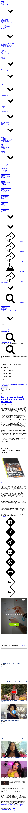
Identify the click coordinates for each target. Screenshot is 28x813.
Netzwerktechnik (4, 202)
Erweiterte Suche (4, 95)
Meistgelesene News (5, 21)
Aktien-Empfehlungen (13, 805)
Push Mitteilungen (4, 386)
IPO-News (3, 28)
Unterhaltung (3, 210)
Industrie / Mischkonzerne (6, 188)
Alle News (3, 5)
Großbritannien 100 (5, 53)
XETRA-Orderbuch (5, 122)
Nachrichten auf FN (5, 4)
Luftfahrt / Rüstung (4, 196)
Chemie (2, 169)
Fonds (21, 241)
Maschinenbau (4, 197)
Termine (2, 29)
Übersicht (2, 123)
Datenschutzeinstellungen (6, 808)
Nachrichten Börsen (5, 805)
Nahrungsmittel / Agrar (5, 200)
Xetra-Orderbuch (10, 804)
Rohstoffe (3, 205)
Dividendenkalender (5, 110)
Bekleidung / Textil (4, 167)
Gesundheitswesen (4, 178)
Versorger (2, 211)
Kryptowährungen (4, 282)
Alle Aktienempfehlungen (6, 26)
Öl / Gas (2, 203)
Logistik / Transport (5, 195)
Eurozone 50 (3, 52)
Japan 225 (3, 57)
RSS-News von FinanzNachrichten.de (8, 811)
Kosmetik (2, 192)
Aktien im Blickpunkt (5, 18)
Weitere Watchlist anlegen (6, 304)
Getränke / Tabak (4, 179)
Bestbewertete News (5, 20)
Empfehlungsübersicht (5, 25)
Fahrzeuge (3, 175)
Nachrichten (3, 2)
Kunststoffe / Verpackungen (6, 193)
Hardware (3, 183)
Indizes (2, 42)
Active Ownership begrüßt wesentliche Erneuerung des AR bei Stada (13, 399)
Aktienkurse (3, 106)
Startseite (2, 1)
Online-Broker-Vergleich (6, 111)
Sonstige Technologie (5, 207)
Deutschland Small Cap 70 (6, 45)
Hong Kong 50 (4, 58)
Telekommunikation (5, 209)
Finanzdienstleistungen (5, 176)
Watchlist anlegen (4, 311)
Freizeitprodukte (4, 177)
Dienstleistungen (4, 170)
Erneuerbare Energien (5, 174)
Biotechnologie (4, 168)
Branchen (2, 69)
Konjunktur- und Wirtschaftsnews (7, 22)
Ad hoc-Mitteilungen (5, 19)
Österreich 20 (3, 56)
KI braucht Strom (4, 482)
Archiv (2, 84)
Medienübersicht (4, 83)
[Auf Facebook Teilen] (10, 526)
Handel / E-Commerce (5, 182)
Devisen (21, 281)
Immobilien (3, 186)
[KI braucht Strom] (13, 481)
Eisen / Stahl (3, 171)
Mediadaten (13, 808)
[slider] (2, 392)
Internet (2, 189)
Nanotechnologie (4, 199)
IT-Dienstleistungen (5, 190)
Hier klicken (3, 516)
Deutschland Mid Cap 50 (6, 46)
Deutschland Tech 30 (5, 47)
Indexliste (2, 137)
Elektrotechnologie (4, 172)
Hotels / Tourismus (4, 185)
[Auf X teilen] (10, 536)
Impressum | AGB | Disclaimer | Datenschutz (10, 810)
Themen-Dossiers (4, 30)
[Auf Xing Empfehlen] (10, 546)
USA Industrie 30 (4, 49)
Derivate (22, 261)
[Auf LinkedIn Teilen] (10, 556)
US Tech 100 (3, 51)
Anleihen (22, 251)
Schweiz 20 (3, 55)
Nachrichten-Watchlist (5, 306)
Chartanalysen (3, 27)
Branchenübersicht (4, 70)
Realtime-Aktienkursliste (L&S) (7, 109)
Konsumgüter (3, 191)
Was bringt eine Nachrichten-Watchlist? (9, 310)
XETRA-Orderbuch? (5, 124)
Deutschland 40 (4, 44)
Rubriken (2, 16)
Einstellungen (3, 309)
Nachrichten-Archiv (8, 807)
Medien (2, 82)
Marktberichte (3, 23)
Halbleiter (3, 181)
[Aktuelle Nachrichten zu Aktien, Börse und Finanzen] (6, 331)
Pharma (2, 204)
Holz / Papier (3, 184)
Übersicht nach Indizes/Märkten (7, 43)
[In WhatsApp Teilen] (10, 566)
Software (2, 206)
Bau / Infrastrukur (4, 165)
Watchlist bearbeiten (5, 308)
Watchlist (22, 302)
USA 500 (2, 50)
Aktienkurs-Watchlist (5, 307)
